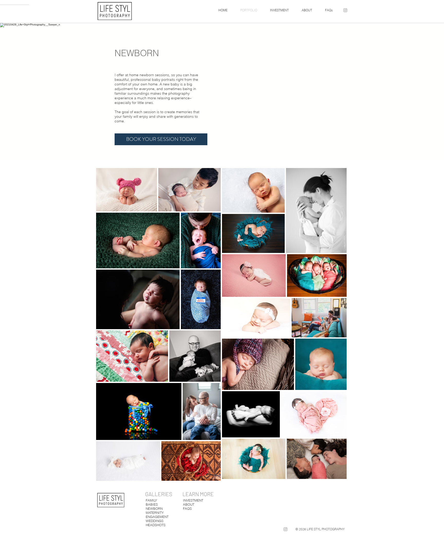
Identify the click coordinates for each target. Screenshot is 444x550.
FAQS (187, 508)
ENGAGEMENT (157, 517)
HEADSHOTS (155, 525)
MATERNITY (155, 512)
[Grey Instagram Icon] (345, 10)
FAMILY (151, 500)
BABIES (152, 504)
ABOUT (188, 504)
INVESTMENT (193, 500)
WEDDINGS (154, 521)
